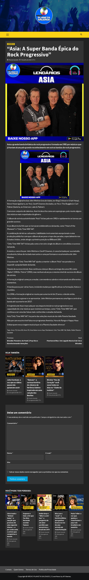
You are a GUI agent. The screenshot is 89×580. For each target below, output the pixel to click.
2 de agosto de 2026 (33, 400)
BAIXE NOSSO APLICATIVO (11, 507)
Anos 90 (26, 330)
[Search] (81, 34)
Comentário (12, 423)
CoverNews (55, 576)
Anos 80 (20, 330)
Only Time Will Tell (60, 330)
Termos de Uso (31, 569)
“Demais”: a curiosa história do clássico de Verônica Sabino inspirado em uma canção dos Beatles (34, 388)
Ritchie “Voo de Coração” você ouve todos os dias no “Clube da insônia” (54, 385)
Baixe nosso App (39, 330)
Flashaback (49, 330)
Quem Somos (19, 569)
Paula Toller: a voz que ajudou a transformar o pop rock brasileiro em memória (76, 520)
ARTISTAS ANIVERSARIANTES (77, 507)
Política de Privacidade (47, 569)
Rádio (69, 330)
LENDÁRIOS (11, 44)
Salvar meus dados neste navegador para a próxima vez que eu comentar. (38, 472)
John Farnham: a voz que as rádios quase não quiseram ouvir (14, 384)
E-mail (49, 453)
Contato (8, 569)
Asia (31, 330)
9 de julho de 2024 (26, 60)
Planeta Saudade (13, 60)
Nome (10, 453)
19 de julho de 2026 (53, 395)
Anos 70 (14, 330)
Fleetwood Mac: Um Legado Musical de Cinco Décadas (64, 340)
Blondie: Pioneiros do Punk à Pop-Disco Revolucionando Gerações (22, 340)
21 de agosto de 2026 (13, 392)
